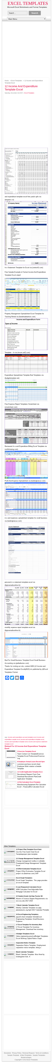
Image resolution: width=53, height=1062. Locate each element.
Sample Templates (39, 1055)
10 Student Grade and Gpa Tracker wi (29, 896)
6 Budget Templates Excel (25, 934)
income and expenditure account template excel (22, 737)
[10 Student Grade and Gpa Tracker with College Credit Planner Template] (9, 898)
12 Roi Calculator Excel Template (28, 782)
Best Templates (26, 1055)
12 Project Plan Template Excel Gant (28, 849)
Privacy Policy (16, 1053)
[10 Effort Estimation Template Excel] (9, 871)
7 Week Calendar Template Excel (27, 905)
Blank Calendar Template (25, 952)
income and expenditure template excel (32, 739)
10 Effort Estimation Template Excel (28, 869)
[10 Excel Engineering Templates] (9, 916)
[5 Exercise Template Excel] (11, 757)
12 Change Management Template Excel (30, 858)
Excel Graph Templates (24, 878)
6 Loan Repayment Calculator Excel (28, 887)
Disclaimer (7, 1053)
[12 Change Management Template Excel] (9, 862)
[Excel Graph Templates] (9, 880)
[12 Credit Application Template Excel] (11, 778)
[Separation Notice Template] (9, 945)
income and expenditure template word (16, 741)
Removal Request (28, 1053)
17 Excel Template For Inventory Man (29, 925)
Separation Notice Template (25, 943)
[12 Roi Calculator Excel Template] (10, 788)
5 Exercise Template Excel (26, 751)
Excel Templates (28, 3)
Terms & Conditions (42, 1053)
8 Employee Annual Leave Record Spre (31, 762)
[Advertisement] (26, 49)
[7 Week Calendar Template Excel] (9, 907)
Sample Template (13, 1055)
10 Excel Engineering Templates (27, 914)
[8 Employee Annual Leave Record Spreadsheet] (10, 767)
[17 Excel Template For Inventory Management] (9, 928)
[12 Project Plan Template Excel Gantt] (9, 851)
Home (7, 81)
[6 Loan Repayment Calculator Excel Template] (9, 889)
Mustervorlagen (26, 1057)
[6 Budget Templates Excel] (9, 935)
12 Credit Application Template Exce (30, 772)
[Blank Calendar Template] (9, 954)
